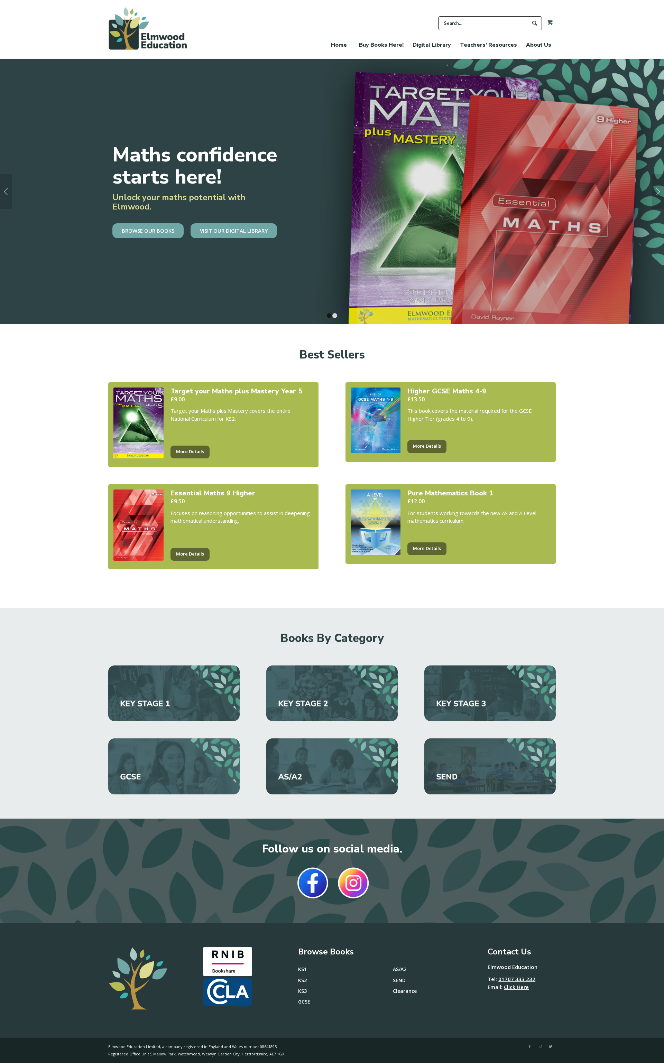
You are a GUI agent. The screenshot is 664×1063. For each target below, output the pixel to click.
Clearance (405, 991)
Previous (6, 191)
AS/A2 (399, 969)
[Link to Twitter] (550, 1046)
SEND (399, 980)
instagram (353, 883)
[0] (547, 24)
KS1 (302, 969)
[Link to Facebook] (530, 1046)
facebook (312, 883)
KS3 (302, 991)
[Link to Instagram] (540, 1046)
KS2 (302, 980)
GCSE (304, 1001)
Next (658, 191)
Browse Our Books (148, 230)
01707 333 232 (516, 979)
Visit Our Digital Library (234, 230)
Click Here (516, 986)
